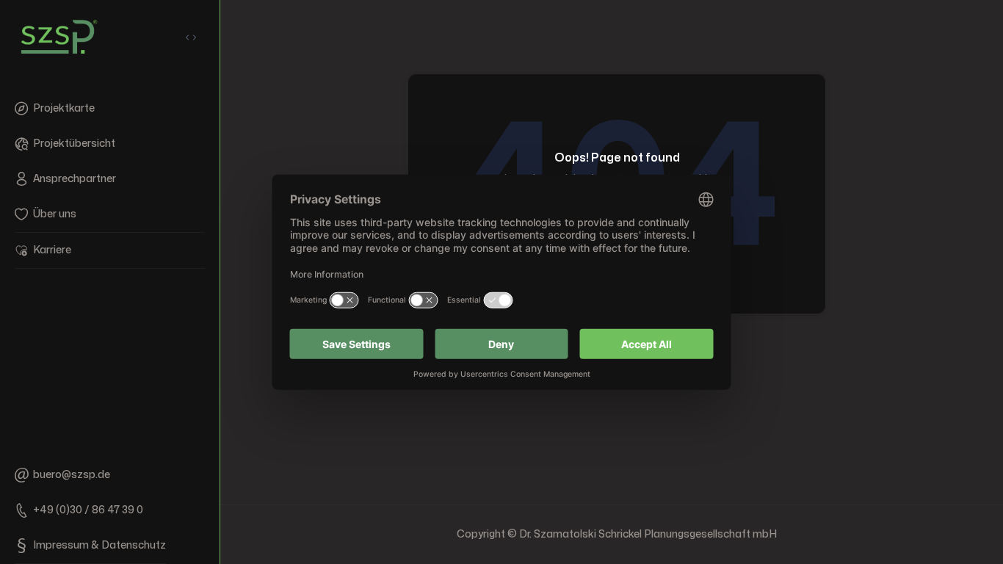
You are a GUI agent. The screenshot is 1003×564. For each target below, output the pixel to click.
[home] (59, 37)
